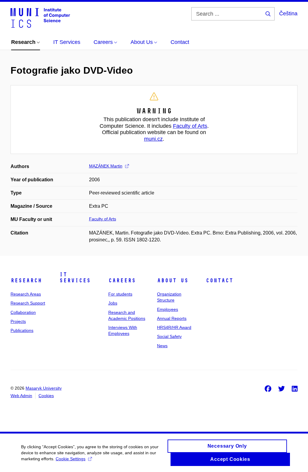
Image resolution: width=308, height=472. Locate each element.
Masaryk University (44, 388)
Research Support (28, 303)
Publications (22, 330)
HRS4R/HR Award (174, 327)
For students (120, 294)
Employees (167, 309)
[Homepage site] (40, 17)
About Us (172, 280)
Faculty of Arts (190, 126)
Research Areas (26, 294)
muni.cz (153, 139)
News (162, 345)
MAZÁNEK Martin (105, 166)
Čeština (288, 14)
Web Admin (21, 395)
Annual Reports (171, 318)
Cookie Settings (70, 458)
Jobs (112, 303)
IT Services (75, 277)
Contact (219, 280)
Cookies (46, 395)
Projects (18, 321)
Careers (122, 280)
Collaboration (23, 312)
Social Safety (169, 336)
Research (26, 280)
